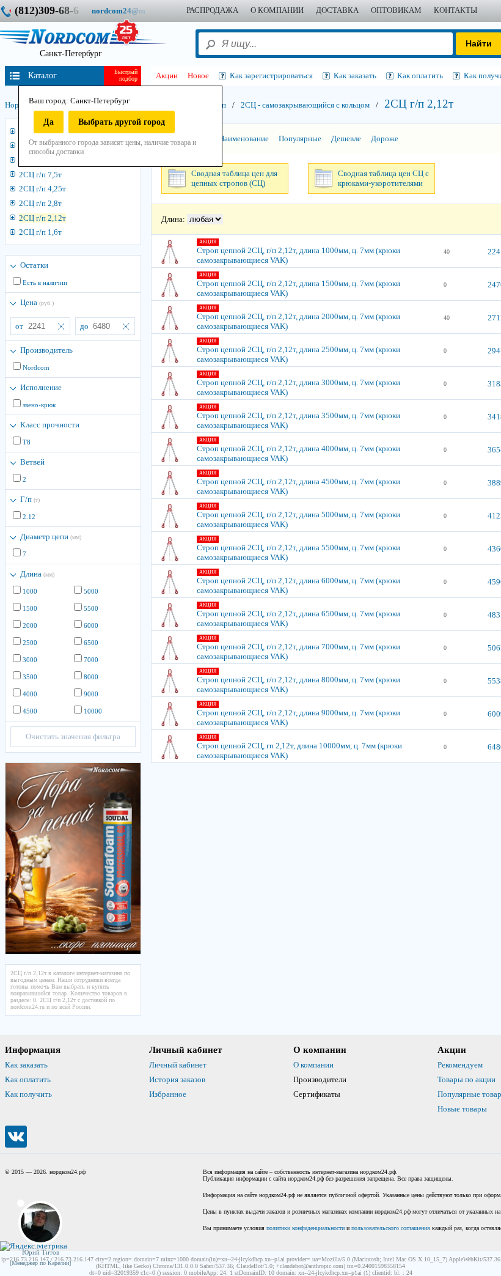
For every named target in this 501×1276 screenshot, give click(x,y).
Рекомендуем (460, 1064)
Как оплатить (28, 1079)
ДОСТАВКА (337, 10)
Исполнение (41, 387)
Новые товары (462, 1108)
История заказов (177, 1079)
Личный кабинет (178, 1064)
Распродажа (212, 10)
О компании (313, 1064)
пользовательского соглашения (390, 1228)
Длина (37, 573)
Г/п (30, 499)
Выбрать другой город (121, 122)
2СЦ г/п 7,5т (40, 174)
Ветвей (32, 462)
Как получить (28, 1094)
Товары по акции (466, 1079)
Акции (167, 75)
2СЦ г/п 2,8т (40, 203)
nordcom (128, 10)
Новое (198, 75)
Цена (37, 302)
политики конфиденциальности (305, 1228)
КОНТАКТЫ (455, 10)
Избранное (167, 1094)
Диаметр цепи (50, 536)
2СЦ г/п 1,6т (40, 232)
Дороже (384, 138)
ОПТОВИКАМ (396, 10)
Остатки (34, 265)
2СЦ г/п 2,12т (42, 218)
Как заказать (26, 1064)
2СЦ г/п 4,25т (42, 188)
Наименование (244, 138)
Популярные (300, 138)
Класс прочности (49, 424)
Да (48, 122)
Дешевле (346, 138)
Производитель (46, 350)
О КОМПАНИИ (277, 10)
